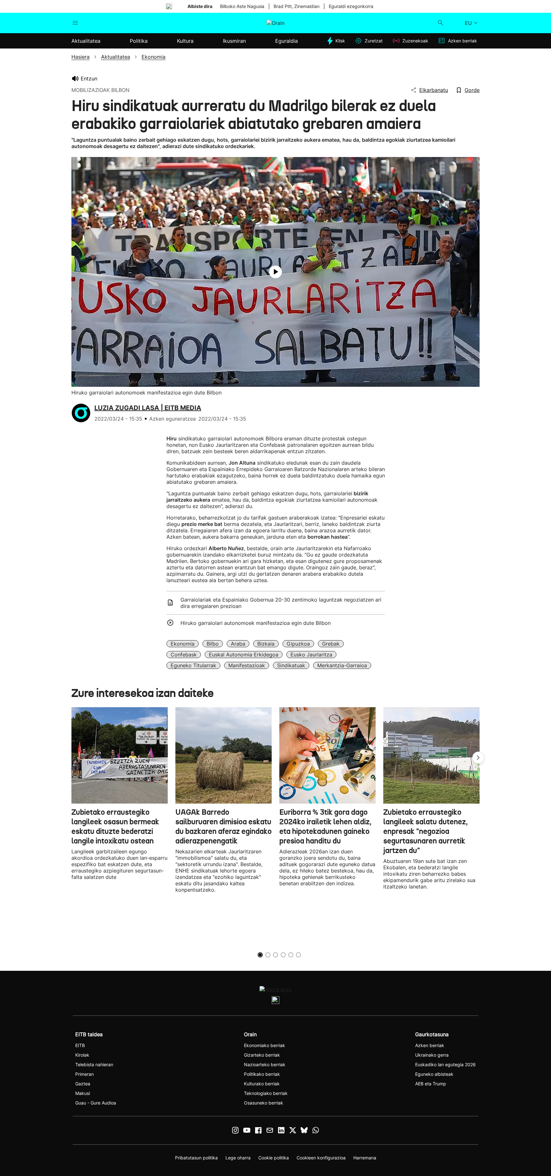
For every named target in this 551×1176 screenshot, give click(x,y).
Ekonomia (183, 643)
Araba (238, 643)
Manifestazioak (246, 665)
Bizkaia (266, 643)
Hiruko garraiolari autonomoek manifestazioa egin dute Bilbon (255, 623)
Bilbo (213, 643)
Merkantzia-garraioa (342, 665)
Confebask (184, 654)
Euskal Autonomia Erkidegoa (243, 654)
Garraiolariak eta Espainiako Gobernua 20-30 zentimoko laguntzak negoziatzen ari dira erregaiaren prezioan (280, 602)
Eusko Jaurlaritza (311, 654)
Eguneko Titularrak (193, 665)
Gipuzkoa (298, 643)
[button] (478, 758)
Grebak (331, 643)
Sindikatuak (291, 665)
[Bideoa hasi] (275, 272)
